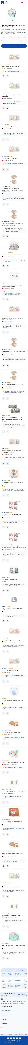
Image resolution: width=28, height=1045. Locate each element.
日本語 (25, 1034)
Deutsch (15, 1034)
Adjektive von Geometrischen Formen (18, 975)
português (21, 1034)
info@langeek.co (7, 1006)
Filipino (1, 1034)
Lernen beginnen (14, 46)
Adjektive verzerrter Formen (9, 975)
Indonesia (10, 1034)
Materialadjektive (18, 980)
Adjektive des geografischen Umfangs (10, 980)
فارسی (5, 1034)
